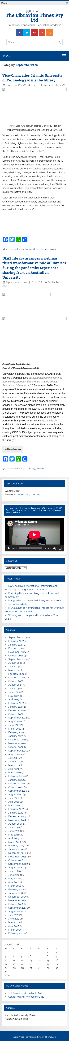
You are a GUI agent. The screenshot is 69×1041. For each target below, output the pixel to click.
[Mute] (54, 548)
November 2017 (17, 900)
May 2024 (13, 670)
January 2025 (15, 644)
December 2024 (17, 648)
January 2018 (15, 893)
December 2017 (17, 896)
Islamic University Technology (40, 249)
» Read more (13, 449)
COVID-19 (30, 468)
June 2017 (13, 918)
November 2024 (17, 652)
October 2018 (15, 860)
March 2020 (14, 805)
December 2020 (17, 783)
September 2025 (17, 637)
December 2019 (17, 816)
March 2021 (14, 772)
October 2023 (15, 681)
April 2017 (13, 926)
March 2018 (14, 885)
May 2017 (13, 922)
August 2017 (15, 911)
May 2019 (13, 834)
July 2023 (13, 688)
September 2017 (17, 907)
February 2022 (16, 732)
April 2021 (13, 769)
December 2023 (17, 677)
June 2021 (13, 761)
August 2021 (15, 754)
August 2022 (15, 721)
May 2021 (13, 765)
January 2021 (15, 779)
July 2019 (13, 827)
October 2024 (15, 655)
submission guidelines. (28, 494)
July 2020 (13, 798)
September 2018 (17, 863)
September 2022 (17, 717)
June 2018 (14, 874)
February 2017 (16, 933)
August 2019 (15, 823)
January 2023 (15, 706)
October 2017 (15, 904)
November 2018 (17, 856)
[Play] (9, 548)
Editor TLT (36, 85)
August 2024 (15, 662)
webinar (40, 468)
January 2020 (15, 812)
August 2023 (15, 684)
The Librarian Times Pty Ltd (34, 17)
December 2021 (17, 739)
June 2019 (14, 831)
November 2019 (17, 820)
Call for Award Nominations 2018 (26, 996)
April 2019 (13, 838)
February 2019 (16, 845)
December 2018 (17, 853)
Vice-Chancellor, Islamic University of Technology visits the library (32, 77)
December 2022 (17, 710)
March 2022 (14, 728)
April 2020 (13, 801)
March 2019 (14, 842)
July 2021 (13, 757)
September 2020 (56, 85)
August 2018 (15, 867)
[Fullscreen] (60, 548)
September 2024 (17, 659)
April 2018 (13, 882)
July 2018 (13, 871)
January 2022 (15, 736)
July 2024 (13, 666)
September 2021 (17, 750)
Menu (4, 3)
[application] (34, 534)
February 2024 (16, 673)
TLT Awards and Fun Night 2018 (25, 993)
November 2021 (17, 743)
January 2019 (15, 849)
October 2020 (15, 787)
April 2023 (13, 699)
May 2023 (13, 695)
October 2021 (15, 747)
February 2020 (16, 809)
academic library (15, 249)
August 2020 (15, 794)
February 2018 (16, 889)
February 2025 (16, 641)
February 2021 (16, 776)
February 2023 (16, 703)
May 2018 (13, 878)
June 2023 (14, 692)
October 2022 (15, 714)
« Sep (8, 975)
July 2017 (13, 915)
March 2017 (14, 929)
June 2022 (14, 725)
